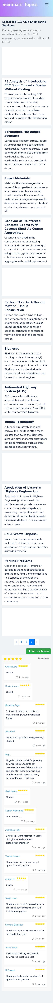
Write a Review (40, 651)
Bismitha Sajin (12, 705)
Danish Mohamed (14, 810)
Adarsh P (10, 731)
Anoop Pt (10, 879)
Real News (11, 791)
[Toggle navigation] (47, 4)
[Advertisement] (26, 61)
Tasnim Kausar (12, 856)
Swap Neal (11, 898)
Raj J (7, 754)
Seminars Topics (20, 4)
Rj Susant (10, 970)
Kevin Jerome (12, 686)
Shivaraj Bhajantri (14, 924)
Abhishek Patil (12, 830)
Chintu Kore (11, 666)
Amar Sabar (11, 947)
